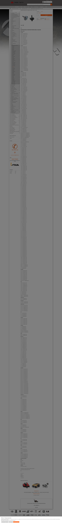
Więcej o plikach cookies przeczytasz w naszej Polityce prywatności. (8, 520)
